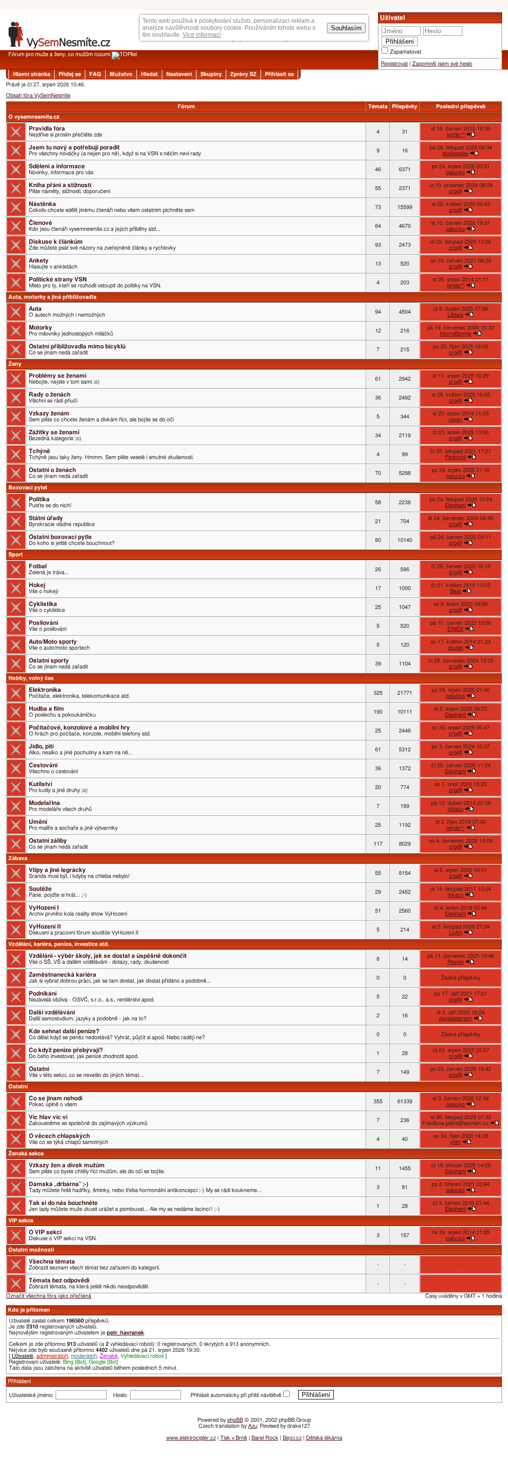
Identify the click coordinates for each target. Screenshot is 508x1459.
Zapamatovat (405, 52)
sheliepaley (455, 153)
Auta (35, 309)
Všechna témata (52, 1261)
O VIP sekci (45, 1232)
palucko (455, 172)
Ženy (14, 364)
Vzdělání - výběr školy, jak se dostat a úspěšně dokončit (108, 956)
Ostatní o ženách (52, 470)
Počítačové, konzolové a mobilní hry (79, 727)
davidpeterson (455, 1018)
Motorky (40, 328)
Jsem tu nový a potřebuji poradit (74, 147)
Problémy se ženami (57, 376)
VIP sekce (20, 1220)
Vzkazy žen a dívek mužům (67, 1165)
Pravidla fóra (47, 129)
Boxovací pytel (27, 487)
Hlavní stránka (31, 74)
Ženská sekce (26, 1153)
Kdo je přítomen (29, 1310)
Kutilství (40, 784)
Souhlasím (346, 28)
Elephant (455, 505)
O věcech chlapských (59, 1136)
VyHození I (44, 908)
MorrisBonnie (455, 333)
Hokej (37, 585)
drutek (455, 648)
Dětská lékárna (324, 1438)
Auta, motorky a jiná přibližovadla (52, 297)
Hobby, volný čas (31, 678)
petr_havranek (125, 1332)
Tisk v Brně (233, 1438)
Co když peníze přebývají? (66, 1050)
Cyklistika (43, 604)
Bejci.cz (292, 1438)
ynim (455, 1142)
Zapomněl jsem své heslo (442, 63)
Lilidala (455, 315)
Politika (39, 499)
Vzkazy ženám (49, 413)
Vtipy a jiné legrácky (57, 870)
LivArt (455, 932)
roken (455, 419)
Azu (252, 1426)
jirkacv (455, 809)
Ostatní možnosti (31, 1250)
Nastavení (179, 74)
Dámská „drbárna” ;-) (58, 1184)
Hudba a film (46, 709)
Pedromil (455, 457)
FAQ (95, 74)
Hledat (149, 74)
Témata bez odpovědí (59, 1280)
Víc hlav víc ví (48, 1117)
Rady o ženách (49, 395)
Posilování (43, 623)
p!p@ (455, 191)
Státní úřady (46, 518)
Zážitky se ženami (54, 432)
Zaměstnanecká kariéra (62, 975)
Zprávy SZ (243, 74)
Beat (455, 591)
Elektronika (45, 690)
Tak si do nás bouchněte (63, 1203)
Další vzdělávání (52, 1012)
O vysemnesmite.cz (34, 117)
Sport (15, 554)
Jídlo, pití (41, 746)
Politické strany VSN (58, 279)
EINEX (455, 629)
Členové (40, 223)
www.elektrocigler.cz (191, 1438)
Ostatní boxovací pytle (60, 537)
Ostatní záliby (48, 841)
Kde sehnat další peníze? (64, 1031)
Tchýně (39, 451)
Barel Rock (265, 1438)
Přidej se (70, 74)
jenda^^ (455, 134)
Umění (38, 822)
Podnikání (43, 993)
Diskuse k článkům (56, 242)
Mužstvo (121, 74)
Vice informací (202, 34)
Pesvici (455, 962)
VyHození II (45, 926)
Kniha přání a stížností (60, 185)
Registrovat (394, 63)
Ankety (39, 261)
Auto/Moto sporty (53, 642)
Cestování (43, 765)
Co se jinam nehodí (55, 1098)
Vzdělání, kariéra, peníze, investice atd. (58, 944)
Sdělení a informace (57, 166)
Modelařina (44, 803)
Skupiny (211, 74)
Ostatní (39, 1069)
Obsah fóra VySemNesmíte (38, 95)
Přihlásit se (279, 74)
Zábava (17, 858)
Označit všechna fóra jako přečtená (48, 1296)
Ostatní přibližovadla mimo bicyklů (77, 346)
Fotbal (38, 566)
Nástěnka (42, 204)
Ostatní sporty (49, 660)
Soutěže (40, 889)
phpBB (235, 1420)
